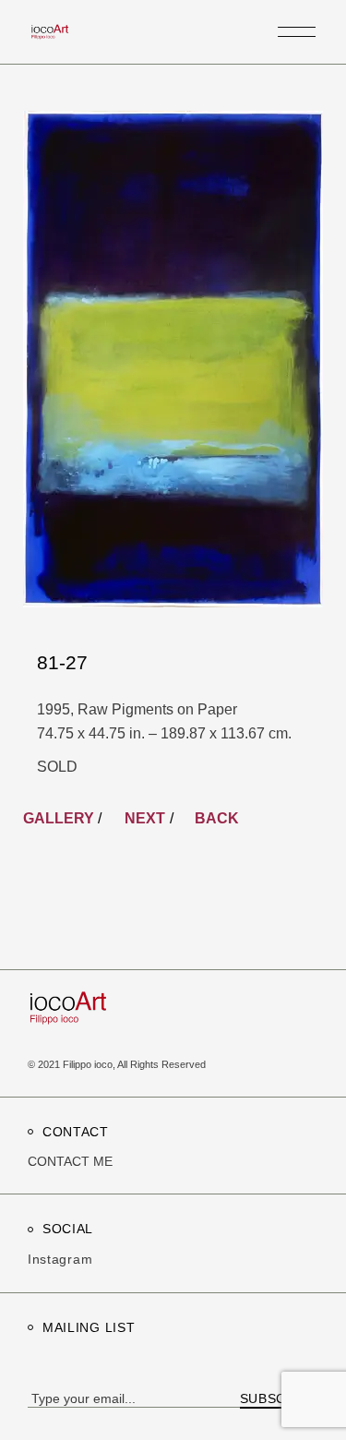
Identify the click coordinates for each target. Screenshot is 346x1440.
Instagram (60, 1259)
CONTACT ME (70, 1161)
